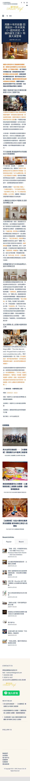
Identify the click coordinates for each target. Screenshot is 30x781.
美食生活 (24, 492)
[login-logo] (15, 7)
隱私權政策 (5, 764)
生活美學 (18, 455)
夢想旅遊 (21, 529)
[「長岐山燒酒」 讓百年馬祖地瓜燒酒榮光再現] (4, 640)
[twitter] (24, 2)
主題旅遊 (16, 529)
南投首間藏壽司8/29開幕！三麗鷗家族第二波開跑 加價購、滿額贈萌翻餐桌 (15, 486)
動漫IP (19, 492)
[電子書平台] (4, 621)
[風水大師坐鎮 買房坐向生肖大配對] (4, 592)
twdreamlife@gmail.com (14, 673)
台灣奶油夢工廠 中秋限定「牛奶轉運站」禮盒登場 (17, 632)
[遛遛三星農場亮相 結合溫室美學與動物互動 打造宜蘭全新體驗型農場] (4, 571)
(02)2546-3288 (8, 675)
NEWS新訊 (7, 455)
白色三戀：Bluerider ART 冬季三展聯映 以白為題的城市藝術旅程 (17, 583)
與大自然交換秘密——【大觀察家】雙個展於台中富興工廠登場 (15, 450)
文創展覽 (13, 455)
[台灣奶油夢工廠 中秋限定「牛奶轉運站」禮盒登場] (4, 630)
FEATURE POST (8, 492)
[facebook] (21, 2)
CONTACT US (7, 666)
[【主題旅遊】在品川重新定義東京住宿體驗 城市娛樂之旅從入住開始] (15, 500)
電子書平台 (11, 622)
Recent (21, 541)
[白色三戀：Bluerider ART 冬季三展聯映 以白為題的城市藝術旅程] (4, 582)
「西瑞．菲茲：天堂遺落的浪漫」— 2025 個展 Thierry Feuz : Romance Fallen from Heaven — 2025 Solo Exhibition (17, 552)
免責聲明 (5, 762)
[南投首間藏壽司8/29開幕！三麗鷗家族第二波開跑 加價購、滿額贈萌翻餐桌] (15, 463)
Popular (9, 541)
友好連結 (5, 755)
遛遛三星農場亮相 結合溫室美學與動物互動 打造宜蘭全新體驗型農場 (17, 573)
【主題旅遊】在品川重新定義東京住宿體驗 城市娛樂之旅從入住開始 (15, 523)
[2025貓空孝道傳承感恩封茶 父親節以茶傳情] (4, 561)
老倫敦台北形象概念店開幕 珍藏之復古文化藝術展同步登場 (17, 613)
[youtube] (27, 5)
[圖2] (15, 43)
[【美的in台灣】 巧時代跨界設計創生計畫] (4, 603)
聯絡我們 (5, 753)
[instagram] (27, 2)
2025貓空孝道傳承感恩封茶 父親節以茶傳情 (17, 563)
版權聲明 (5, 760)
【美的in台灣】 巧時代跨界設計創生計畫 (17, 604)
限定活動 (23, 455)
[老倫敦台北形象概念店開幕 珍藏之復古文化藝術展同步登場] (4, 611)
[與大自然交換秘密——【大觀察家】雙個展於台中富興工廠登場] (15, 429)
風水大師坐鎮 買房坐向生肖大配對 (17, 594)
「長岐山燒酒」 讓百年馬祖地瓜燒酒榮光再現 (17, 642)
